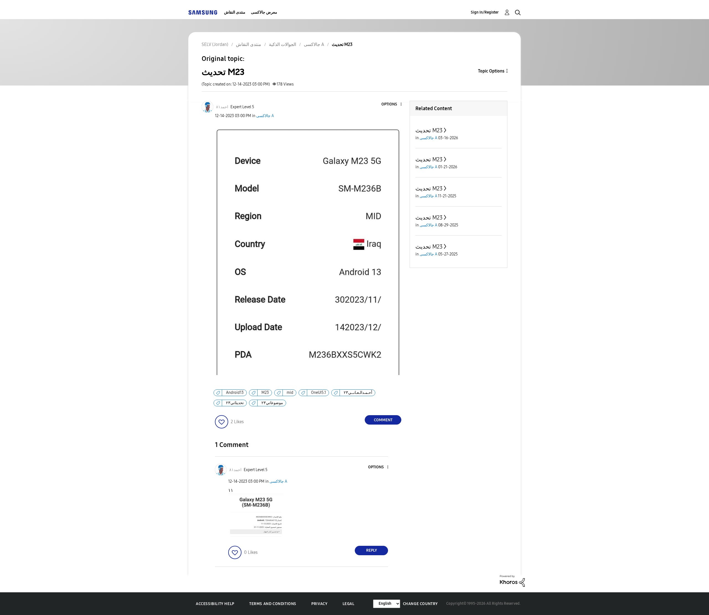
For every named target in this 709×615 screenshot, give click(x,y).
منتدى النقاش (234, 12)
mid (290, 392)
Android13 (235, 392)
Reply (371, 550)
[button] (392, 104)
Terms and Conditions (272, 603)
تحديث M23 (429, 130)
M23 (265, 392)
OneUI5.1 (318, 392)
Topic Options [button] (491, 71)
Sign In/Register (485, 12)
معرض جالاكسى (264, 12)
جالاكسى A (265, 115)
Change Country (420, 603)
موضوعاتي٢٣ (272, 402)
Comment (383, 420)
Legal (348, 603)
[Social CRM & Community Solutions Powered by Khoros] (512, 580)
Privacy (319, 603)
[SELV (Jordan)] (202, 12)
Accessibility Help (215, 603)
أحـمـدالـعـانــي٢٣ (358, 392)
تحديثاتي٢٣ (235, 402)
